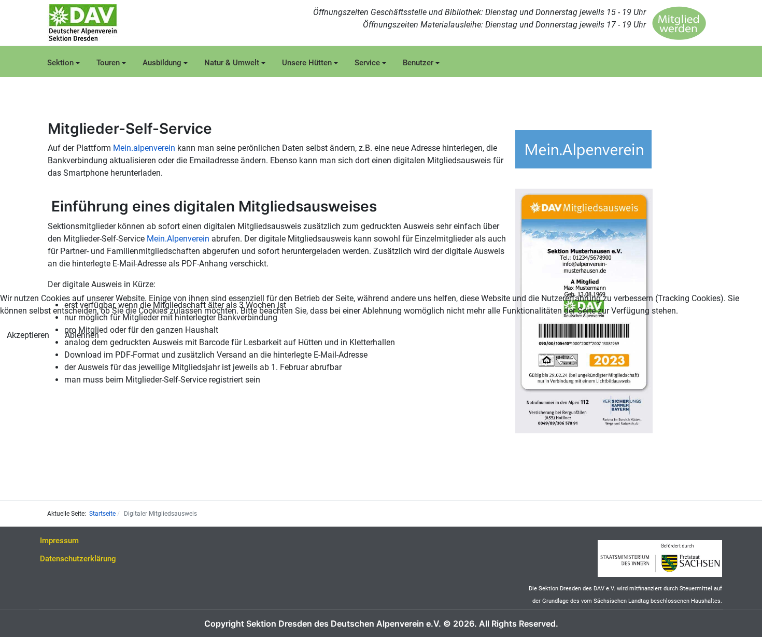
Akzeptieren (28, 335)
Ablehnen (82, 335)
